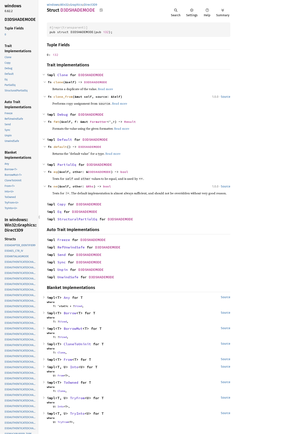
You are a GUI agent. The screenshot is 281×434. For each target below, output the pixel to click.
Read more (105, 89)
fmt (56, 122)
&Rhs (90, 186)
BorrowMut (73, 328)
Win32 (64, 5)
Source (225, 97)
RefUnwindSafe (71, 247)
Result (130, 122)
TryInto (77, 413)
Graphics (76, 5)
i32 (106, 32)
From (68, 359)
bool (124, 172)
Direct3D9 (90, 5)
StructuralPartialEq (77, 219)
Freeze (63, 240)
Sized (78, 306)
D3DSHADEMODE (91, 75)
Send (61, 254)
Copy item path (101, 10)
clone (58, 82)
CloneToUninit (77, 344)
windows (53, 5)
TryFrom (77, 398)
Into (74, 367)
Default (64, 139)
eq (55, 172)
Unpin (62, 269)
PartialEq (66, 164)
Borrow (70, 313)
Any (67, 297)
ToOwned (71, 382)
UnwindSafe (67, 277)
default (60, 147)
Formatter (98, 122)
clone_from (63, 97)
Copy (61, 204)
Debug (62, 114)
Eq (59, 211)
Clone (62, 75)
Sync (61, 262)
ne (55, 186)
